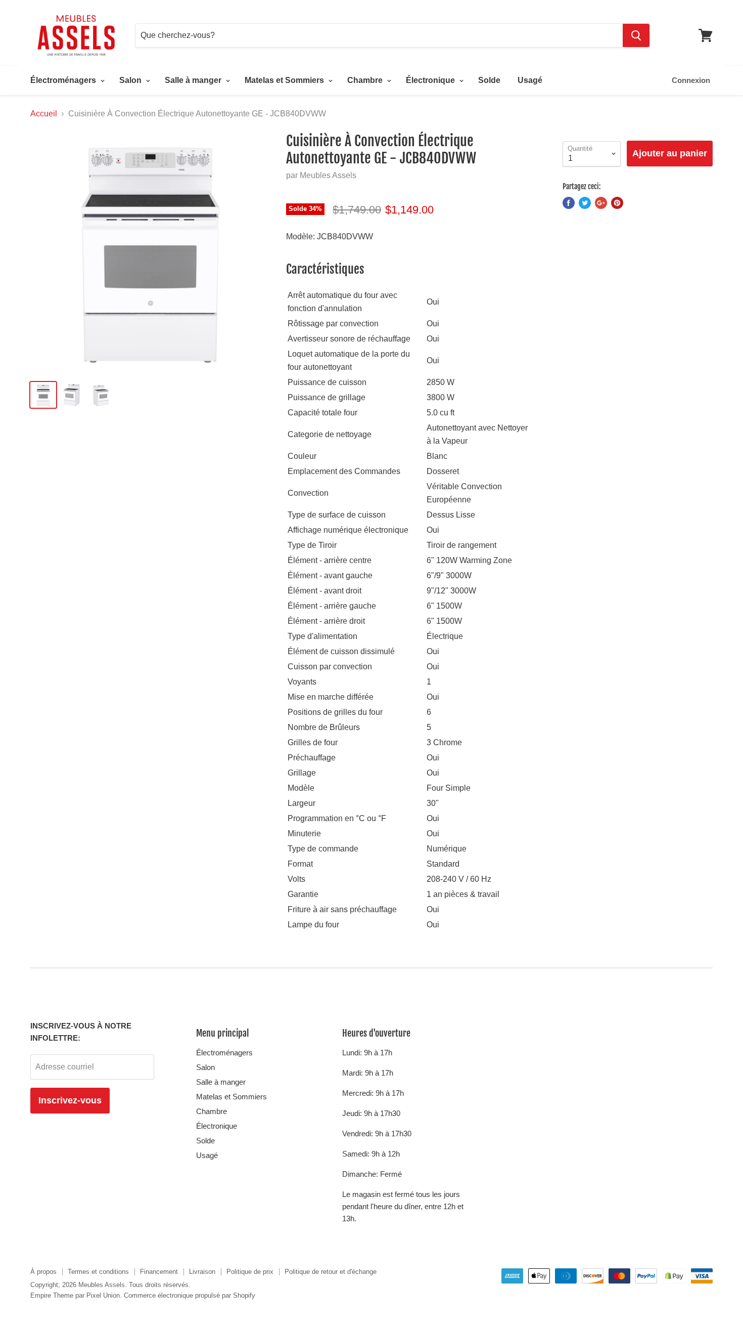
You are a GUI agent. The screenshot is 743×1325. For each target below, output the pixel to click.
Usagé (530, 80)
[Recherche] (636, 35)
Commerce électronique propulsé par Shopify (189, 1295)
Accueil (43, 113)
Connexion (691, 80)
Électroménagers (64, 80)
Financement (159, 1271)
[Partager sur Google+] (601, 203)
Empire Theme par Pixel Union (75, 1295)
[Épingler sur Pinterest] (617, 203)
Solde (489, 80)
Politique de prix (249, 1271)
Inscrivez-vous (70, 1100)
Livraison (202, 1271)
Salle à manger (194, 80)
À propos (43, 1271)
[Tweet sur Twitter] (585, 203)
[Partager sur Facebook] (569, 203)
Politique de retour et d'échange (331, 1271)
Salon (131, 80)
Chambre (366, 80)
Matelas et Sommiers (285, 80)
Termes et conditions (98, 1271)
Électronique (431, 80)
